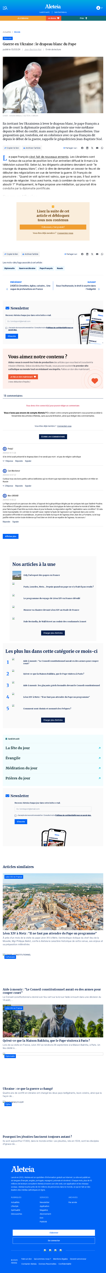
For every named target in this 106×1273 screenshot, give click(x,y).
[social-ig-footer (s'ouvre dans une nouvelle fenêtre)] (61, 1250)
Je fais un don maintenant (21, 376)
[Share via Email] (97, 148)
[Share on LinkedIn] (87, 148)
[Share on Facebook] (82, 148)
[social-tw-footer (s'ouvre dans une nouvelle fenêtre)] (55, 1250)
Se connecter (54, 1240)
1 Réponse (9, 461)
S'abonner (54, 1232)
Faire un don (26, 1259)
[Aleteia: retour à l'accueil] (53, 6)
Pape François (46, 268)
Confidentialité (65, 1264)
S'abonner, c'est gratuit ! (53, 227)
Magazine (44, 1210)
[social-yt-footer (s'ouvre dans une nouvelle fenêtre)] (45, 1250)
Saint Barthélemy (60, 12)
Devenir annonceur (78, 1259)
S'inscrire (12, 336)
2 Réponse (9, 486)
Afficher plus (10, 536)
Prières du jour (18, 778)
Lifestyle (14, 1206)
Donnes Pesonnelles (47, 1264)
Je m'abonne (22, 18)
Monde (17, 32)
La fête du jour (18, 748)
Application (44, 1206)
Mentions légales (60, 1259)
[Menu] (20, 8)
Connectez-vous (65, 233)
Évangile (13, 758)
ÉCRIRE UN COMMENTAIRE (53, 436)
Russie (60, 268)
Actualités (7, 32)
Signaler (28, 461)
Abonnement (45, 1214)
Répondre (19, 461)
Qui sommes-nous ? (42, 1259)
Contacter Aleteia (28, 1264)
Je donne (52, 18)
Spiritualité (15, 1210)
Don (41, 1218)
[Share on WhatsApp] (102, 148)
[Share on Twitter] (92, 148)
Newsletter (44, 1202)
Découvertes (16, 1214)
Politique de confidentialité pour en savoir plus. (73, 815)
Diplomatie (9, 268)
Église (8, 1104)
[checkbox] (6, 328)
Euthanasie (10, 957)
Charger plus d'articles (53, 633)
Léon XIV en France (14, 877)
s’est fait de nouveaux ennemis (48, 157)
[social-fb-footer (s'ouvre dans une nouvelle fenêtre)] (50, 1250)
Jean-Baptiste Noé (32, 49)
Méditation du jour (21, 768)
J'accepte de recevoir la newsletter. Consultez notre (40, 329)
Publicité (43, 1221)
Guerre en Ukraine (27, 268)
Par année (72, 1202)
